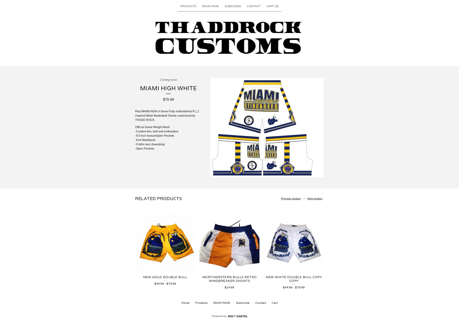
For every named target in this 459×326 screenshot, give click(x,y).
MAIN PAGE (210, 6)
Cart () (272, 6)
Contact (254, 6)
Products (188, 6)
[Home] (229, 38)
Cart (275, 303)
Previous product (291, 198)
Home (185, 303)
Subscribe (233, 6)
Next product (314, 198)
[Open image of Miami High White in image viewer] (267, 127)
